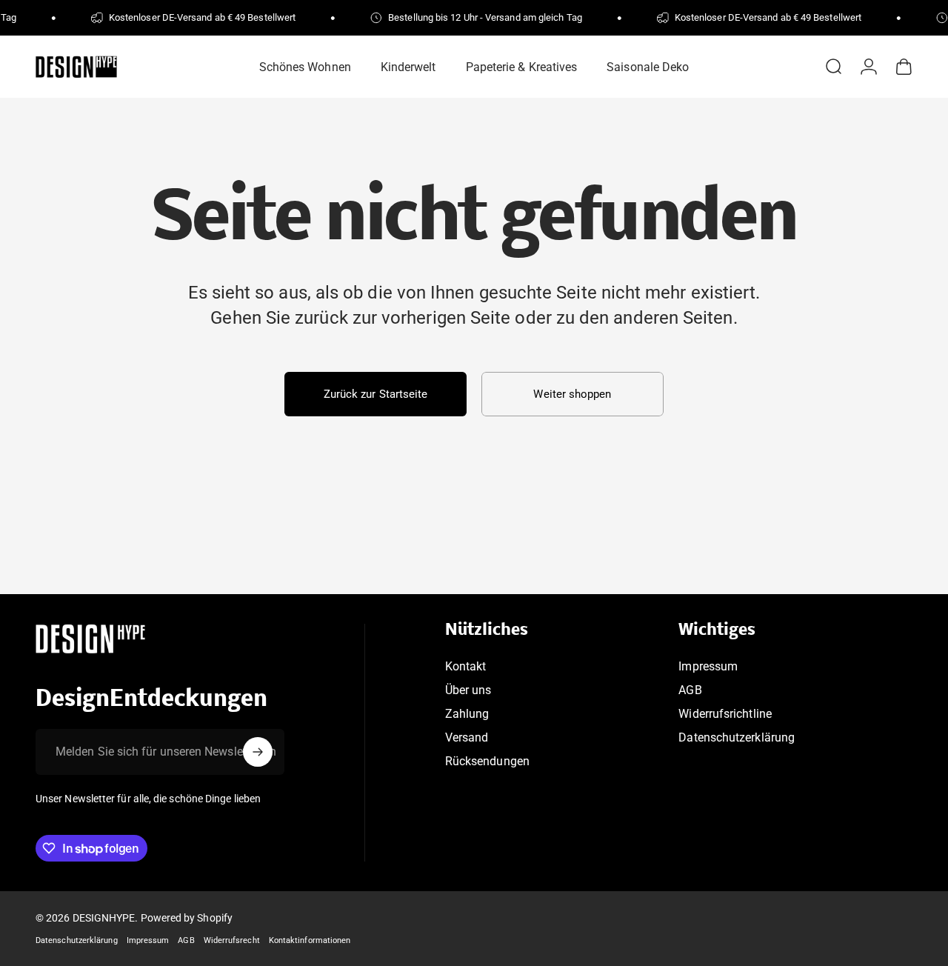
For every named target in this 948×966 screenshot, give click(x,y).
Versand (467, 738)
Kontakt (466, 666)
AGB (689, 690)
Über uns (468, 690)
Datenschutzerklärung (736, 738)
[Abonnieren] (258, 752)
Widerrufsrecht (232, 940)
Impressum (708, 666)
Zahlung (467, 714)
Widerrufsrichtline (724, 714)
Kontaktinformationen (310, 940)
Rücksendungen (487, 762)
